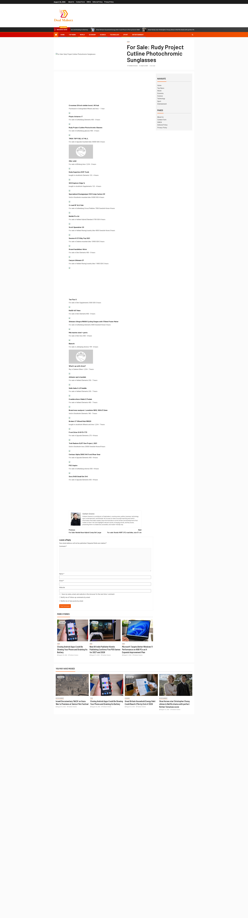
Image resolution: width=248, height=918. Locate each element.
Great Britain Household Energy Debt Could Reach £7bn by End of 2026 (86, 29)
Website (62, 587)
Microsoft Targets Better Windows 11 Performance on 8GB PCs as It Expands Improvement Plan (137, 649)
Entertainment (138, 34)
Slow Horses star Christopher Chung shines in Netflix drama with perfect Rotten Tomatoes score (146, 29)
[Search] (192, 35)
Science (103, 34)
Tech (128, 41)
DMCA (89, 2)
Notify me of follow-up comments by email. (75, 597)
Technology (114, 34)
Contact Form (80, 2)
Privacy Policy (109, 2)
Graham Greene (133, 65)
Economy (92, 34)
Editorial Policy (97, 2)
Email (61, 581)
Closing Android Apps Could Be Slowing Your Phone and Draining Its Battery (72, 649)
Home (63, 34)
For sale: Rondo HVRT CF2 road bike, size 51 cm (124, 531)
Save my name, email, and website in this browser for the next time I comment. (88, 594)
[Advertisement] (105, 89)
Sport (125, 34)
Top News (72, 34)
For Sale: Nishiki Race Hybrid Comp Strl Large (85, 531)
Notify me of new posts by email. (72, 601)
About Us (71, 2)
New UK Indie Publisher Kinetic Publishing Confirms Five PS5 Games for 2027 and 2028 (105, 649)
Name (61, 574)
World (82, 34)
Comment (63, 546)
